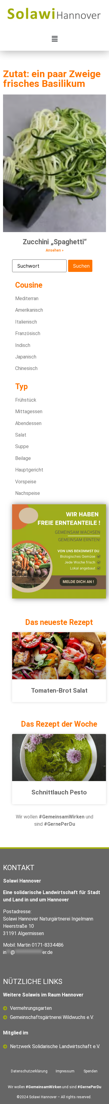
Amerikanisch (29, 310)
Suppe (22, 446)
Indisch (22, 345)
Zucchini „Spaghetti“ (55, 242)
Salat (20, 435)
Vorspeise (25, 482)
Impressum (65, 1071)
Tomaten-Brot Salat (59, 690)
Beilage (23, 458)
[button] (54, 38)
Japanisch (25, 357)
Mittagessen (28, 411)
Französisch (27, 333)
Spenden (90, 1071)
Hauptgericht (29, 470)
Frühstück (25, 400)
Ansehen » (55, 250)
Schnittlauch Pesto (59, 792)
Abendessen (28, 423)
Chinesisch (26, 368)
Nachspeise (27, 493)
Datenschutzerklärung (29, 1071)
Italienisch (26, 322)
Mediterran (26, 298)
